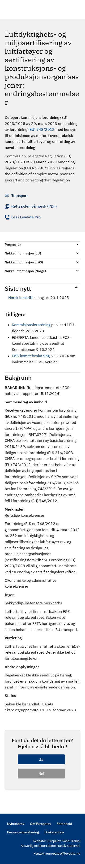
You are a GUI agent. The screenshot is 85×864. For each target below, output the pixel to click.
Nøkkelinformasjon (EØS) (24, 262)
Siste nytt (18, 288)
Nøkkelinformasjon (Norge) (25, 271)
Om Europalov (40, 824)
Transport (19, 195)
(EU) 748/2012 (41, 129)
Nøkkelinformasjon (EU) (23, 253)
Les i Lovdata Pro (26, 217)
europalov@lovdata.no (63, 853)
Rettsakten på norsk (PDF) (34, 206)
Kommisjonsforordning (31, 324)
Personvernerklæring (23, 832)
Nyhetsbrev (15, 824)
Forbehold (64, 824)
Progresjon (13, 244)
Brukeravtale (54, 832)
